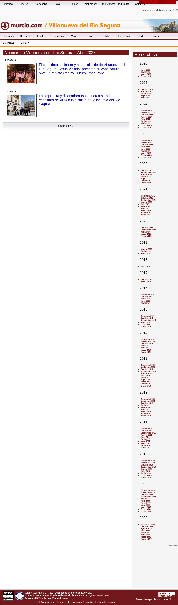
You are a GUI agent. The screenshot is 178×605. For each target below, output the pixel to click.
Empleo (41, 36)
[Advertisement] (155, 568)
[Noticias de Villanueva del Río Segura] (84, 24)
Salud (91, 36)
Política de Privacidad (82, 602)
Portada (8, 3)
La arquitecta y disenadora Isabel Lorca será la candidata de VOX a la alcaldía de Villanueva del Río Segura (79, 100)
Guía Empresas (107, 3)
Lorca (58, 3)
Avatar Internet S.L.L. (164, 599)
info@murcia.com (46, 602)
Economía (8, 36)
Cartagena (41, 3)
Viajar (74, 36)
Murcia (25, 3)
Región (74, 3)
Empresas (8, 42)
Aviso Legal (63, 602)
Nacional (25, 36)
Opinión (25, 42)
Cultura (107, 36)
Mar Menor (91, 3)
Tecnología (124, 36)
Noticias (157, 36)
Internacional (57, 36)
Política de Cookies (105, 602)
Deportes (140, 36)
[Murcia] (24, 24)
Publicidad (124, 3)
